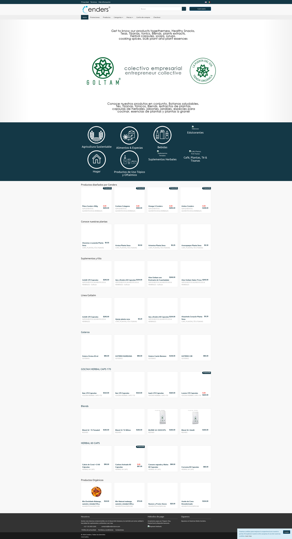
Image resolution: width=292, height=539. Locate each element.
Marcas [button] (129, 17)
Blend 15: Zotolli (154, 430)
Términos (93, 2)
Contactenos (119, 530)
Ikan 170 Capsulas (89, 393)
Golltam (94, 284)
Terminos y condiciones (105, 530)
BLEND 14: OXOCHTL (124, 430)
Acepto (286, 532)
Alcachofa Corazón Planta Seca (191, 318)
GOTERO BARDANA (123, 356)
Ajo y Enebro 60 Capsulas (125, 280)
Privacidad (85, 2)
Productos (106, 17)
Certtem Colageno (122, 206)
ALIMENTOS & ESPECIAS (91, 506)
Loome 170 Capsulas (189, 393)
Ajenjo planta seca (122, 319)
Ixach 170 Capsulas (156, 393)
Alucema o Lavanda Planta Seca (92, 244)
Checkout (156, 17)
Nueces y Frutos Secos (157, 504)
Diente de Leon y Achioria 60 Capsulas (191, 466)
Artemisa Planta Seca (156, 245)
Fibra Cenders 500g (90, 206)
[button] (14, 71)
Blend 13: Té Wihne (90, 430)
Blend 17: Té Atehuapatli (191, 430)
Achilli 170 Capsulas (90, 280)
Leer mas (110, 523)
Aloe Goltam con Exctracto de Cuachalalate (158, 279)
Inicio (85, 17)
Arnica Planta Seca (122, 245)
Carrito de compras (143, 17)
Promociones (95, 17)
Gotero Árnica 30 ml (90, 356)
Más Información (104, 2)
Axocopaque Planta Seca (191, 245)
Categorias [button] (118, 17)
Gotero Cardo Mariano (157, 356)
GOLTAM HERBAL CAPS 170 (92, 395)
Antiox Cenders (187, 206)
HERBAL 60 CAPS (88, 469)
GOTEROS (85, 358)
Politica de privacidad (89, 530)
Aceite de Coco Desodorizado (187, 502)
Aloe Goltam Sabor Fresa (191, 280)
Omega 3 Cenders (155, 206)
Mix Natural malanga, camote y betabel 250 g (124, 502)
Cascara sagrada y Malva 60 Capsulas (125, 466)
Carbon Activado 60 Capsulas (90, 466)
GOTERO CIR (186, 356)
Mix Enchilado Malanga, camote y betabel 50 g (91, 502)
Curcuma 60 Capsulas (157, 467)
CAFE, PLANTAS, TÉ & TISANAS (93, 248)
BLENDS (85, 432)
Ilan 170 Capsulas (122, 393)
